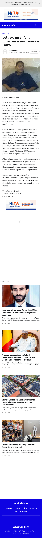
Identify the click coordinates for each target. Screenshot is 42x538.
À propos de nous (30, 508)
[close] (39, 3)
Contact (18, 508)
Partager (34, 51)
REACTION (5, 33)
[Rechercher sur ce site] (35, 25)
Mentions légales (21, 511)
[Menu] (39, 25)
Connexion (9, 508)
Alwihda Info (8, 25)
